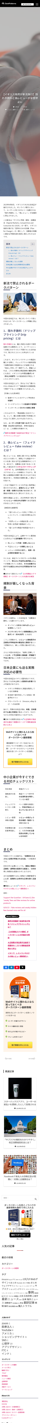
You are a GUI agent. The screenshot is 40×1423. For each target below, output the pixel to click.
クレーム (18, 1286)
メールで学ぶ (6, 1367)
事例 (31, 1292)
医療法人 (8, 1326)
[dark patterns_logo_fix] (9, 3)
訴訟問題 (12, 1306)
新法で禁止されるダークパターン (17, 247)
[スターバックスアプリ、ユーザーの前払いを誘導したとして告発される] (20, 1088)
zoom (6, 1323)
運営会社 (5, 1401)
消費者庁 (8, 1302)
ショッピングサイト (17, 1289)
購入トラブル (25, 1306)
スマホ (32, 1289)
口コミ (9, 109)
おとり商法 (26, 1283)
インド (6, 1353)
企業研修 (5, 1381)
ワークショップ (7, 1389)
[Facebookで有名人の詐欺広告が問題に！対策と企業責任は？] (20, 1164)
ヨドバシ (22, 1293)
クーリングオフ (26, 1286)
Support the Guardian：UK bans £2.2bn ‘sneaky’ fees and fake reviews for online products (19, 900)
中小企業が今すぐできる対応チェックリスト (19, 269)
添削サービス (6, 1387)
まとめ (8, 273)
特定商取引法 (16, 1303)
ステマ (27, 1289)
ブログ (4, 1373)
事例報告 (5, 1376)
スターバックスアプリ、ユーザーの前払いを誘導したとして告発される (20, 1103)
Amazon (5, 1279)
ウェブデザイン (8, 1285)
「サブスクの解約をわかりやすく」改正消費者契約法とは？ (20, 1141)
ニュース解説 (6, 1378)
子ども (11, 1296)
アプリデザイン (11, 1347)
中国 (26, 1293)
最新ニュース (17, 109)
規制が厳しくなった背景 (14, 261)
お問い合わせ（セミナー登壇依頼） (14, 1412)
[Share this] (6, 967)
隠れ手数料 (7, 344)
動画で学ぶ (5, 1370)
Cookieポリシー (7, 1418)
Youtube (19, 1283)
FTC (14, 1279)
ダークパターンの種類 (10, 1268)
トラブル (17, 1293)
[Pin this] (16, 967)
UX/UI (26, 1279)
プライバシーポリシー (9, 1415)
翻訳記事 (29, 1302)
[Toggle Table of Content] (31, 244)
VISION (4, 1404)
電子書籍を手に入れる (20, 761)
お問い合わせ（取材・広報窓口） (13, 1409)
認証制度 (5, 1384)
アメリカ (8, 1333)
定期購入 (16, 1296)
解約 (6, 1306)
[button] (37, 4)
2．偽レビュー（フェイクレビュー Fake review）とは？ (21, 257)
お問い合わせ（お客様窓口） (11, 1407)
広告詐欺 (28, 1295)
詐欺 (16, 1306)
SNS (5, 1340)
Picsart (21, 1279)
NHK (17, 1279)
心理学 (35, 1295)
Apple (10, 1279)
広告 (21, 1295)
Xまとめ (12, 1282)
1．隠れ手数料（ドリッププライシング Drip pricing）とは (21, 251)
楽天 (20, 1299)
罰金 (21, 1303)
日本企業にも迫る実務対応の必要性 (18, 264)
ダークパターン (10, 1293)
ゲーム (32, 1286)
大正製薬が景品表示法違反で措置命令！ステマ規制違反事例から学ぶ (19, 722)
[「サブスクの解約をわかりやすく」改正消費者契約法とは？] (20, 1126)
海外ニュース (30, 109)
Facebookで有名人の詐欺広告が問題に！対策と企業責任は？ (20, 1178)
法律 (23, 109)
